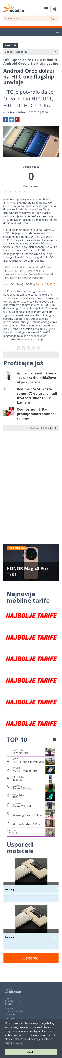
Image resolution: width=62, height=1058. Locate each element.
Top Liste (9, 1004)
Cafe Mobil (10, 1008)
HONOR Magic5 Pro (24, 770)
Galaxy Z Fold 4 (21, 805)
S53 (14, 832)
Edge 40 (18, 779)
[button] (57, 32)
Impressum (10, 1018)
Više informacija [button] (14, 1043)
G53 (18, 796)
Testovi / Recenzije (13, 1001)
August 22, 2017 (45, 284)
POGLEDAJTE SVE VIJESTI (42, 427)
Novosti (8, 998)
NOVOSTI (10, 45)
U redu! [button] (31, 1052)
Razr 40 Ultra (20, 752)
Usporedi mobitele (14, 1011)
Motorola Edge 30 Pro (26, 824)
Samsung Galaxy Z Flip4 (26, 815)
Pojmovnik (10, 1014)
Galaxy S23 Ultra (22, 787)
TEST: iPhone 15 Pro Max (28, 761)
